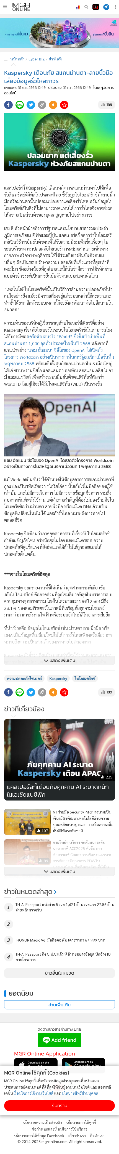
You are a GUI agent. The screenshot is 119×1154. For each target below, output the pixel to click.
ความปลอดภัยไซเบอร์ (24, 678)
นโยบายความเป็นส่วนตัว (42, 1122)
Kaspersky (58, 678)
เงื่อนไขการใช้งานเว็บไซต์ (33, 1093)
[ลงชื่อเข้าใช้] (106, 7)
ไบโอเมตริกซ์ (85, 678)
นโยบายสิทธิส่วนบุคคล (80, 1093)
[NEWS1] (95, 7)
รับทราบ (59, 1105)
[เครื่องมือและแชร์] (116, 7)
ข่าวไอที (55, 58)
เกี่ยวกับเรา (77, 1135)
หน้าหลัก (17, 58)
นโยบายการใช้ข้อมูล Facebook (39, 1135)
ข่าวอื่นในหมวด (59, 973)
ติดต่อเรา (97, 1135)
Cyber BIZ (37, 58)
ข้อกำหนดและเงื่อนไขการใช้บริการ (59, 1128)
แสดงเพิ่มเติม (61, 660)
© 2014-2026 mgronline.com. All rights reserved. (59, 1141)
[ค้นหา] (86, 7)
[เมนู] (5, 6)
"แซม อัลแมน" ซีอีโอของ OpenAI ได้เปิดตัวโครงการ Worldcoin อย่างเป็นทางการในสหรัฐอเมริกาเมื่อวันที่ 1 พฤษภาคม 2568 (59, 356)
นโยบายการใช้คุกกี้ (81, 1122)
